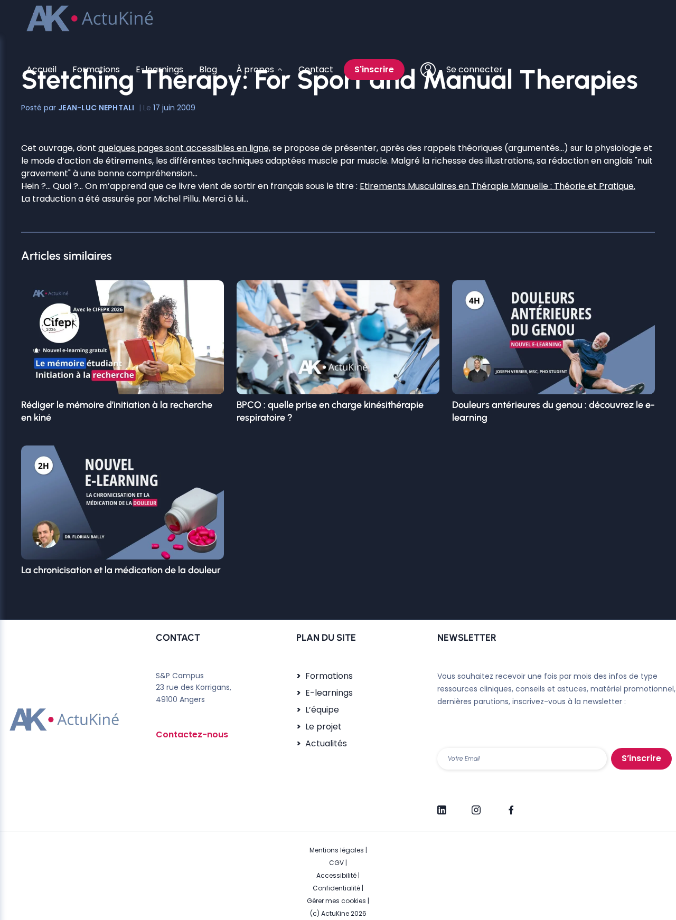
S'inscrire (374, 69)
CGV (336, 862)
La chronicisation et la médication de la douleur (121, 570)
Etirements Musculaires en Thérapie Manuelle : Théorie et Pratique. (497, 186)
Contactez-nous (192, 734)
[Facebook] (510, 805)
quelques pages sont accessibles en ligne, (184, 148)
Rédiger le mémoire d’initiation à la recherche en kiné (116, 411)
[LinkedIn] (441, 805)
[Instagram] (476, 805)
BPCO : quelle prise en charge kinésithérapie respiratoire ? (330, 411)
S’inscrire (641, 758)
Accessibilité (336, 875)
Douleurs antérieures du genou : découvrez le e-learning (553, 411)
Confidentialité (336, 888)
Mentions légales (336, 850)
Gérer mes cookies (336, 900)
